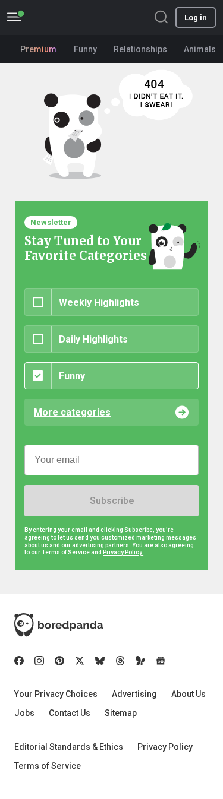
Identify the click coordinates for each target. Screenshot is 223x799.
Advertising (134, 694)
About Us (188, 694)
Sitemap (121, 713)
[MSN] (140, 660)
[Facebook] (19, 660)
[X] (79, 660)
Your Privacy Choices (56, 694)
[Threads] (120, 660)
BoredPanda (70, 17)
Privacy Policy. (123, 552)
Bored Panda (58, 625)
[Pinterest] (59, 660)
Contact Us (69, 713)
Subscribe (112, 500)
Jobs (24, 713)
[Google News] (160, 660)
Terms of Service (47, 766)
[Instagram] (39, 660)
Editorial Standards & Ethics (68, 747)
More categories (72, 412)
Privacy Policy (165, 747)
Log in (195, 17)
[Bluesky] (100, 660)
